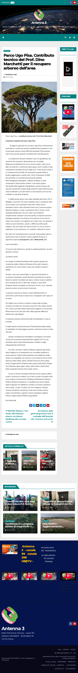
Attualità (7, 50)
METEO (73, 649)
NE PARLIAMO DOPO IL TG (63, 653)
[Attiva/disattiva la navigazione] (74, 37)
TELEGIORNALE (71, 668)
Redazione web (11, 74)
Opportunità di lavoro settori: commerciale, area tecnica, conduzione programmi (59, 657)
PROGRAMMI (62, 662)
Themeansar (5, 660)
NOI (74, 653)
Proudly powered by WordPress (11, 658)
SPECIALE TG (59, 668)
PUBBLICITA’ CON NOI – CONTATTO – (53, 665)
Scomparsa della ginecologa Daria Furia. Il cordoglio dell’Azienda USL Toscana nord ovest (42, 415)
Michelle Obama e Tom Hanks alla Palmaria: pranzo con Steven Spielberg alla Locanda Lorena (17, 416)
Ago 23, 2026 (11, 507)
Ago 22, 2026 (48, 530)
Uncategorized (10, 498)
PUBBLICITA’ (72, 662)
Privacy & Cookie (51, 662)
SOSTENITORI (71, 665)
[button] (65, 37)
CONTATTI (66, 649)
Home (59, 649)
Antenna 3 (39, 23)
